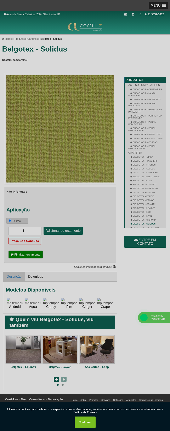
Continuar (85, 422)
